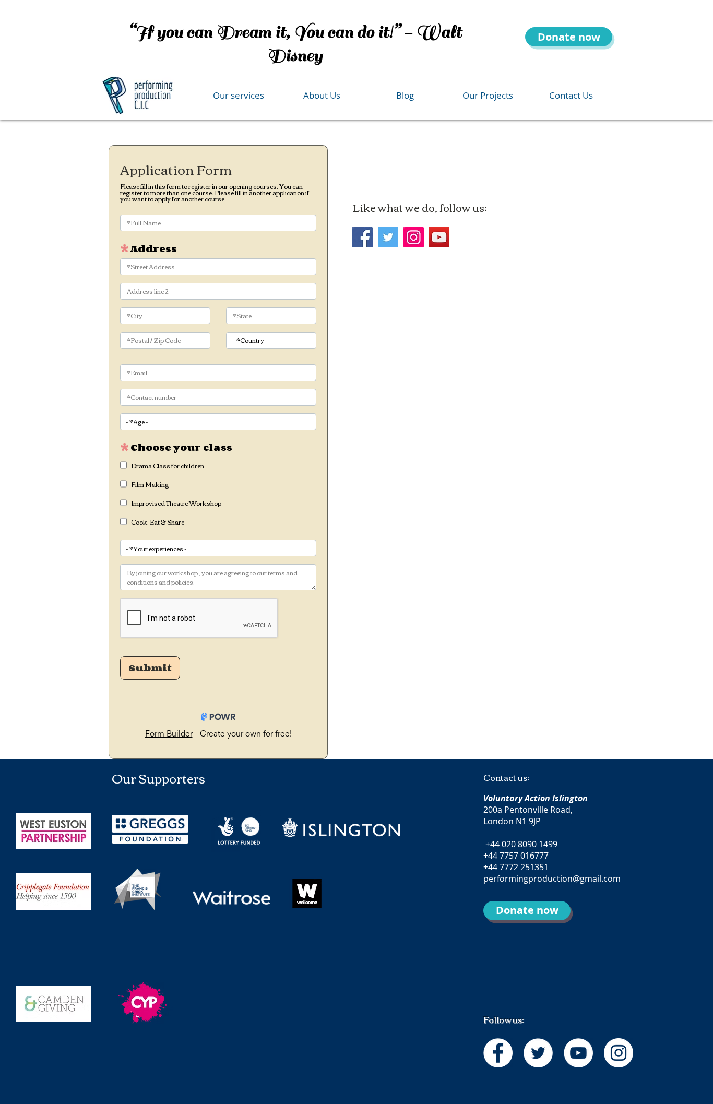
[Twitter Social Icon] (388, 237)
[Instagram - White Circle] (618, 1052)
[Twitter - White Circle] (538, 1052)
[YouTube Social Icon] (439, 237)
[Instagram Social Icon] (413, 237)
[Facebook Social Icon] (362, 237)
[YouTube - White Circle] (578, 1052)
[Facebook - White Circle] (498, 1052)
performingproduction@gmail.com (552, 878)
